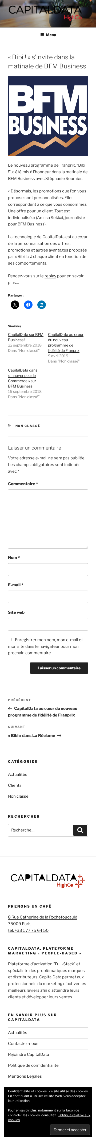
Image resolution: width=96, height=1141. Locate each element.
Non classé (28, 426)
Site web (16, 612)
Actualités (17, 774)
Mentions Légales (25, 1076)
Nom (14, 557)
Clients (15, 785)
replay (50, 276)
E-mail (15, 585)
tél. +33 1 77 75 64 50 (28, 930)
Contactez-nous (23, 1043)
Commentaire (23, 483)
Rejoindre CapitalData (28, 1054)
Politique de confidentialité (33, 1065)
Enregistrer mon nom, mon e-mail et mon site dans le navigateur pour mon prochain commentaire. (45, 646)
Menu (51, 34)
